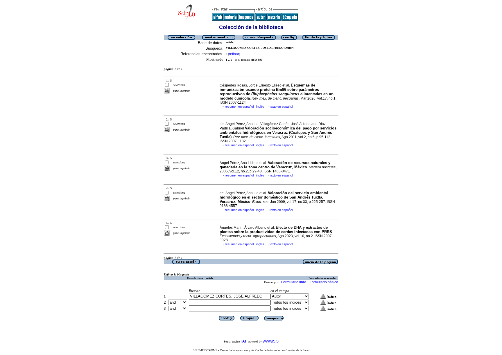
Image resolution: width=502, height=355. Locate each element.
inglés (260, 106)
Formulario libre (293, 282)
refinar (234, 54)
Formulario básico (324, 282)
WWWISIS (271, 341)
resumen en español (239, 106)
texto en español (281, 106)
